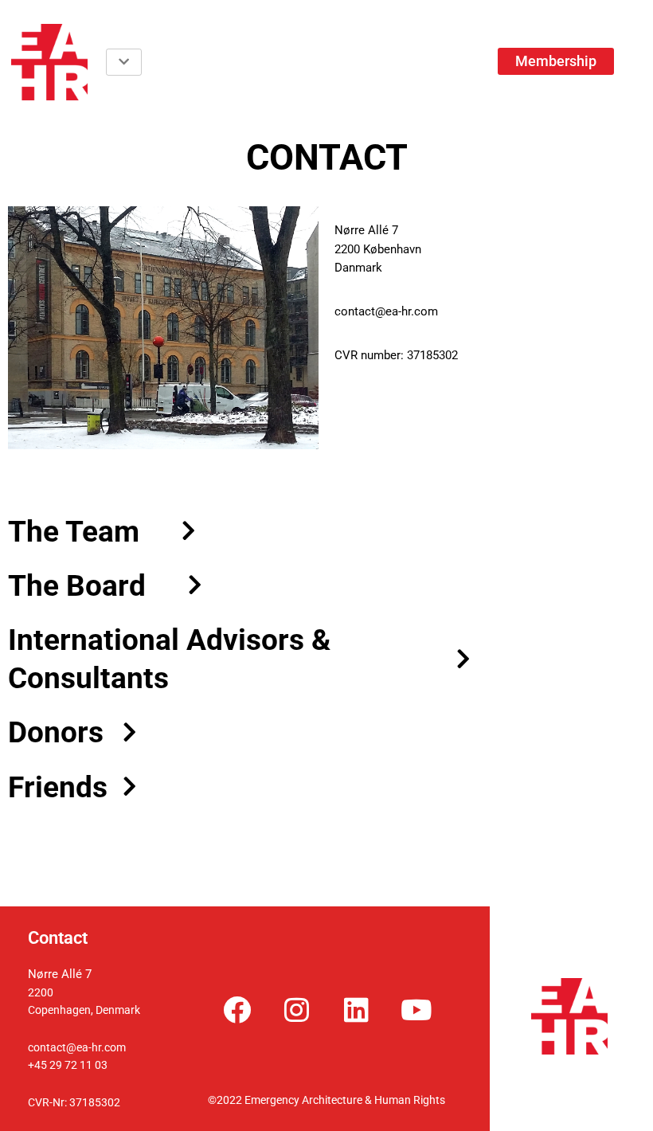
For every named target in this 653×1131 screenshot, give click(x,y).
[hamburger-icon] (124, 62)
